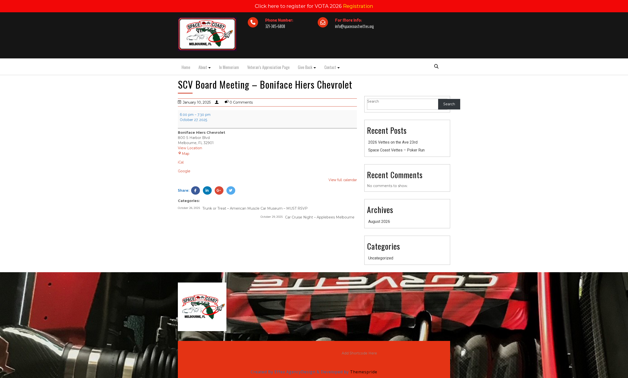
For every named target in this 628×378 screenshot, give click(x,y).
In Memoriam (229, 67)
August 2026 (379, 221)
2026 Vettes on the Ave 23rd (393, 142)
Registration (358, 6)
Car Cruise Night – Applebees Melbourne (307, 217)
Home (186, 67)
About (202, 67)
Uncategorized (380, 258)
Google (184, 171)
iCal (181, 162)
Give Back (305, 67)
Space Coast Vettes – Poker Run (396, 150)
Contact (330, 67)
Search (373, 101)
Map (183, 153)
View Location (190, 148)
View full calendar (342, 180)
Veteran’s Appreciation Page (268, 67)
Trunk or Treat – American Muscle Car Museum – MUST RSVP (243, 208)
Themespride (363, 372)
